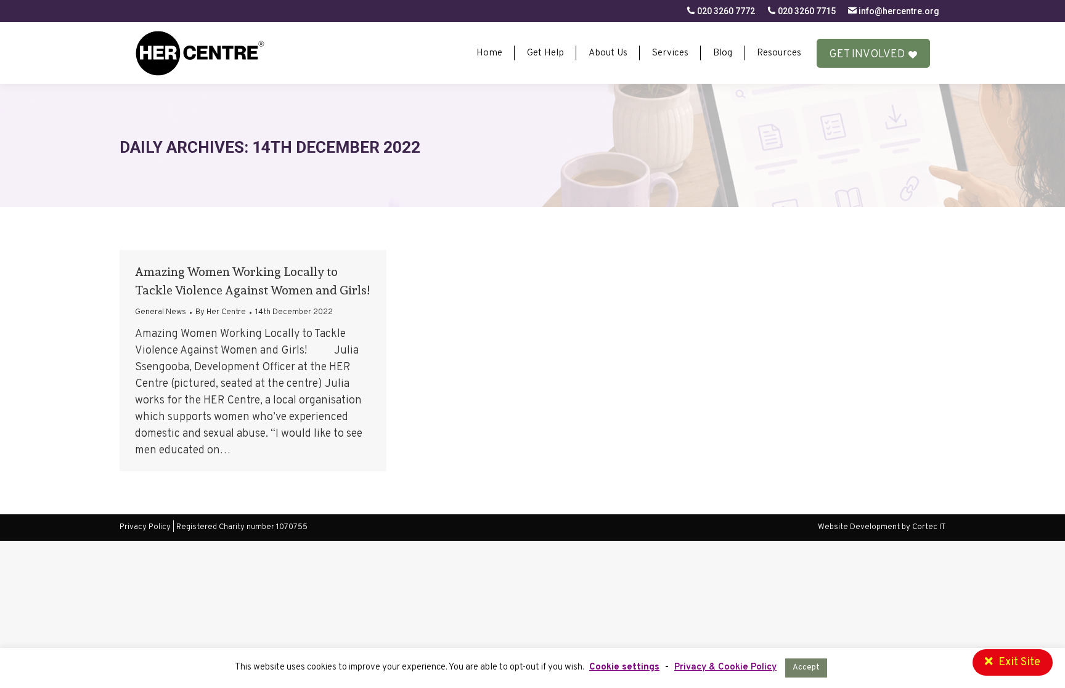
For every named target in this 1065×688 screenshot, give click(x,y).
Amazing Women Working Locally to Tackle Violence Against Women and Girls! (252, 280)
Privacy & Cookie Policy (725, 667)
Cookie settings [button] (624, 667)
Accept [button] (806, 668)
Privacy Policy (145, 527)
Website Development (860, 527)
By (220, 312)
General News (160, 312)
